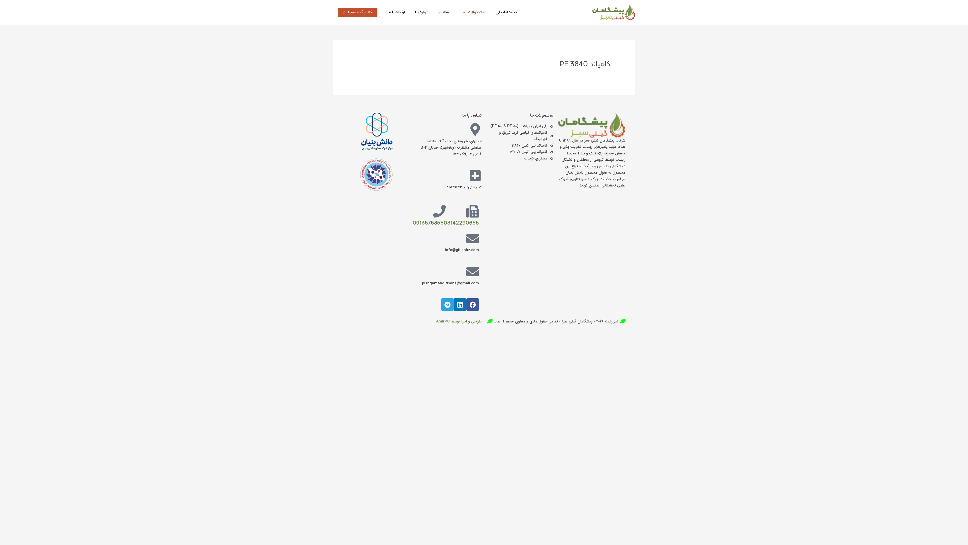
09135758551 (429, 223)
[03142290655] (472, 211)
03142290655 (461, 223)
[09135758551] (439, 211)
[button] (357, 12)
